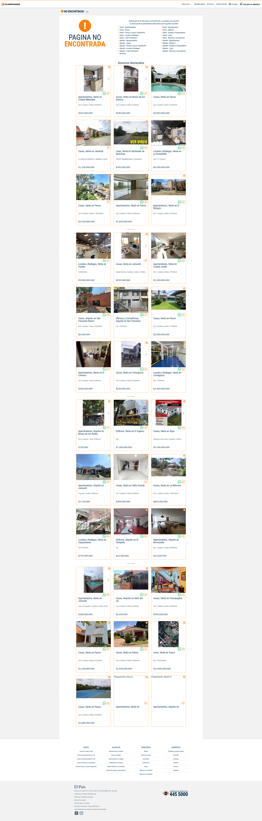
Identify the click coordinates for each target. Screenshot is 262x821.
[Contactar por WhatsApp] (104, 94)
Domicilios (146, 759)
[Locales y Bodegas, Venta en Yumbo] (93, 246)
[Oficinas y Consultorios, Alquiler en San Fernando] (131, 300)
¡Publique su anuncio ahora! (176, 751)
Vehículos (176, 759)
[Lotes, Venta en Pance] (168, 634)
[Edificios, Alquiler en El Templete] (131, 521)
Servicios (123, 53)
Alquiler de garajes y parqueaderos (116, 770)
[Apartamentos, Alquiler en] (168, 688)
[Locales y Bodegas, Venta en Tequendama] (93, 521)
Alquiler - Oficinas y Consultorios (174, 51)
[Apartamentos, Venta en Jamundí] (93, 580)
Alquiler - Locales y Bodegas (130, 48)
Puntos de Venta (146, 755)
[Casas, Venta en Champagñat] (168, 580)
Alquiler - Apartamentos (171, 40)
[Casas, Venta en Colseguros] (131, 354)
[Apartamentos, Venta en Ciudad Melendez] (93, 78)
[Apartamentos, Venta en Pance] (131, 187)
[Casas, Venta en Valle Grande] (131, 467)
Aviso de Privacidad (80, 800)
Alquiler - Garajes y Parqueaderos (174, 46)
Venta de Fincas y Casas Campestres (86, 766)
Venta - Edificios (168, 30)
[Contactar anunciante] (108, 94)
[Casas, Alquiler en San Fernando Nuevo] (93, 300)
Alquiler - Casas (125, 43)
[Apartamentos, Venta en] (131, 688)
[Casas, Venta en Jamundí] (93, 133)
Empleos (175, 763)
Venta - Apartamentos (170, 27)
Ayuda (146, 766)
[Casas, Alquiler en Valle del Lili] (131, 580)
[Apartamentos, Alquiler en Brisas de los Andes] (93, 413)
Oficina (146, 751)
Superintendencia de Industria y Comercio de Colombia (90, 809)
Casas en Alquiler (116, 755)
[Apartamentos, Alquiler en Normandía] (168, 521)
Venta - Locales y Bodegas (129, 35)
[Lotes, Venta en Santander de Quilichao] (131, 133)
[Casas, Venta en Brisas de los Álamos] (131, 78)
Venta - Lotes (167, 35)
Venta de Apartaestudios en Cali (86, 759)
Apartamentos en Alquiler (116, 751)
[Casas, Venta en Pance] (168, 78)
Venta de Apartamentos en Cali (86, 755)
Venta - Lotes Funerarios (128, 38)
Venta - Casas (124, 30)
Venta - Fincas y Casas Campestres (132, 32)
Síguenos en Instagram (145, 774)
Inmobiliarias (199, 4)
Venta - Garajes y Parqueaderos (174, 32)
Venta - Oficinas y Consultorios (174, 38)
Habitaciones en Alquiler (116, 763)
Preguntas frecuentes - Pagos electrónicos (86, 806)
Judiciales (176, 770)
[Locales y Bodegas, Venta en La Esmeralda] (168, 133)
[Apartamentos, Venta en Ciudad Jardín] (168, 246)
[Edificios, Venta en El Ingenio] (131, 413)
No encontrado (74, 11)
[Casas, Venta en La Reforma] (168, 467)
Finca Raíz (186, 4)
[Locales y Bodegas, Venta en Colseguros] (168, 354)
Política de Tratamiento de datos (83, 797)
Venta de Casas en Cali (86, 751)
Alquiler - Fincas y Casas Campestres (133, 46)
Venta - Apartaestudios (128, 27)
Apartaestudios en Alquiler (116, 759)
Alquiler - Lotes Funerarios (129, 51)
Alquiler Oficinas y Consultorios (116, 766)
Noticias (210, 4)
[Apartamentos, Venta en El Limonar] (93, 354)
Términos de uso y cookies (82, 803)
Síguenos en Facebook (146, 770)
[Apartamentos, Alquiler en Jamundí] (93, 467)
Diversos (175, 766)
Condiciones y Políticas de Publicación (85, 794)
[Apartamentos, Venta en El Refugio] (168, 187)
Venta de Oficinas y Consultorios (86, 763)
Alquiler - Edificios (169, 43)
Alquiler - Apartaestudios (128, 40)
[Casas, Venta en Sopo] (168, 413)
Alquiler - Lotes (168, 48)
